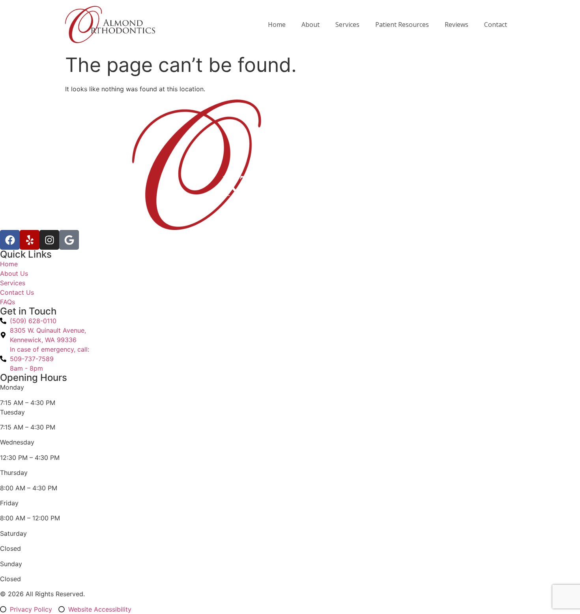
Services (347, 24)
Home (277, 24)
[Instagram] (49, 240)
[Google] (69, 240)
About (310, 24)
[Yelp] (29, 240)
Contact (495, 24)
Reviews (456, 24)
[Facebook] (10, 240)
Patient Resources (402, 24)
